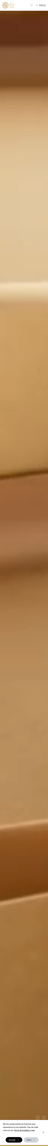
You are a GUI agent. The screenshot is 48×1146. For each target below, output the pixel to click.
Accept (12, 1139)
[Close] (43, 1132)
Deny (29, 1139)
